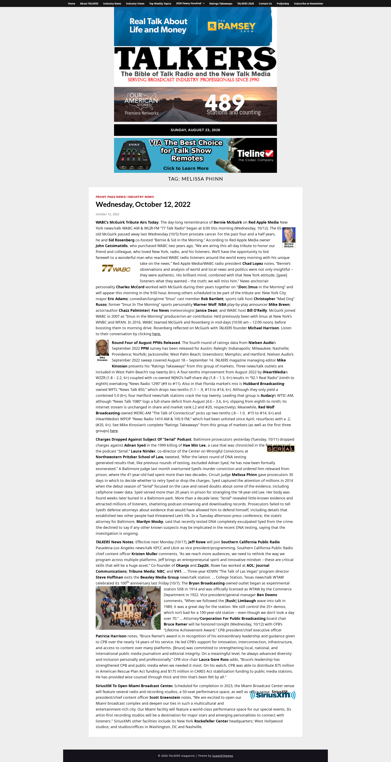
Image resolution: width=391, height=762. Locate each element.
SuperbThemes (222, 756)
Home (71, 3)
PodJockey (283, 3)
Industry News (112, 3)
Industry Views (135, 3)
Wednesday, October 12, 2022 (143, 204)
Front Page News (110, 197)
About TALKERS (89, 3)
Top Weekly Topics (160, 3)
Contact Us (265, 3)
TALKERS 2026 (245, 3)
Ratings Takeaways (220, 3)
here (114, 430)
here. (156, 333)
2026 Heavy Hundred (188, 3)
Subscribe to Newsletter (308, 3)
